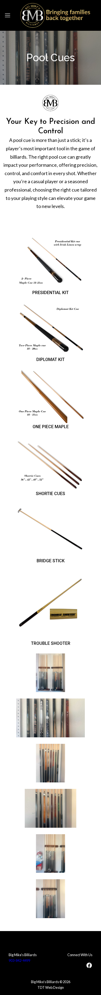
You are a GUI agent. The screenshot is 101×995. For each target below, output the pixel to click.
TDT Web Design (50, 987)
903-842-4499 (19, 960)
